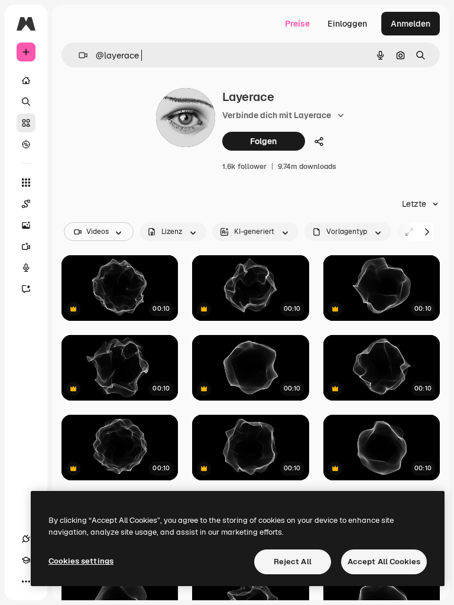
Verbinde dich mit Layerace (276, 115)
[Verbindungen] (26, 538)
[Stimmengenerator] (26, 267)
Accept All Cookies (384, 562)
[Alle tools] (26, 182)
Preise (297, 23)
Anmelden (410, 23)
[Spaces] (26, 203)
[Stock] (26, 122)
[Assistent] (26, 288)
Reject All (293, 562)
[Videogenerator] (26, 246)
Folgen (263, 141)
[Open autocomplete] (78, 55)
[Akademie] (26, 560)
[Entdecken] (26, 144)
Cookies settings (81, 561)
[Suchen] (26, 101)
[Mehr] (26, 581)
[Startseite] (26, 80)
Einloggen (347, 23)
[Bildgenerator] (26, 225)
